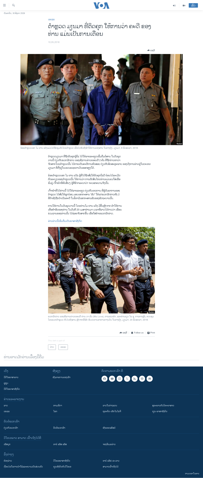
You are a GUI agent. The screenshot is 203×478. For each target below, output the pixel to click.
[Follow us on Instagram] (120, 379)
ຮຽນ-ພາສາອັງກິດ (159, 411)
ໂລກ (55, 411)
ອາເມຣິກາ (57, 405)
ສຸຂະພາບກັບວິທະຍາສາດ (163, 405)
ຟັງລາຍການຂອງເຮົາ (61, 377)
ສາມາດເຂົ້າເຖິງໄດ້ (110, 466)
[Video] (184, 5)
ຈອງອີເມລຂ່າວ (109, 444)
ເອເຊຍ (51, 19)
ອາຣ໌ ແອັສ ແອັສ (60, 444)
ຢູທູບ (6, 383)
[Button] (151, 50)
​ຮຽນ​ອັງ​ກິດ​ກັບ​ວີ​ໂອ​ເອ (62, 466)
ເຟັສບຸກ (7, 444)
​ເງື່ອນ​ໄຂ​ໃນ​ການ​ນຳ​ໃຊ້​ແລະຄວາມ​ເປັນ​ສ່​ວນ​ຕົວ (23, 466)
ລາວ (6, 405)
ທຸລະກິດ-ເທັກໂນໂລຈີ (112, 411)
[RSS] (135, 379)
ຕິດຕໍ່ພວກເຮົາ (59, 428)
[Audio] (174, 5)
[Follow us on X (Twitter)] (127, 379)
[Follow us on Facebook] (105, 379)
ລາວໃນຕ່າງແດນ (110, 405)
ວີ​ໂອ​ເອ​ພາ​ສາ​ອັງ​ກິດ (61, 460)
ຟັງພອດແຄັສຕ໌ (109, 428)
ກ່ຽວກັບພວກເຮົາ (11, 428)
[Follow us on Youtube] (112, 379)
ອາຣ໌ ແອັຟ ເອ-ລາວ (111, 460)
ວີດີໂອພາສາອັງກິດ (12, 389)
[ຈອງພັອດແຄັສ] (150, 379)
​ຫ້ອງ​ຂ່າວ (8, 460)
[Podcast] (142, 379)
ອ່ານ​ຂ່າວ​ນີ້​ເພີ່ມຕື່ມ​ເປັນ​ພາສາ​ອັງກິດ (65, 221)
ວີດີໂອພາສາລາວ (11, 377)
